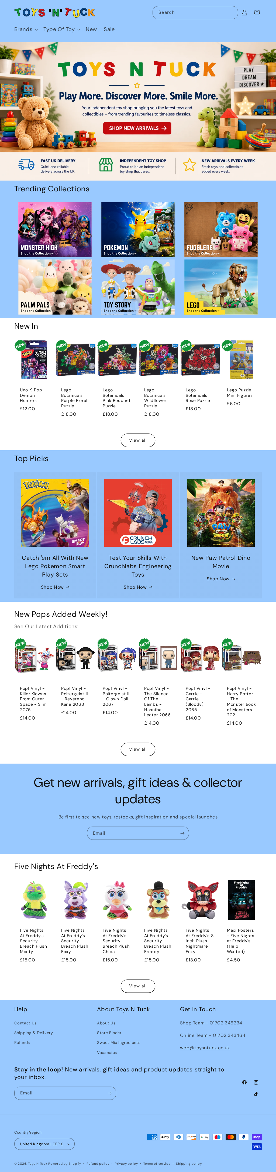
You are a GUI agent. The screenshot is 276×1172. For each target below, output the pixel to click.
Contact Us (25, 1023)
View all (138, 440)
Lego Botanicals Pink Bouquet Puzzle (117, 398)
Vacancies (107, 1052)
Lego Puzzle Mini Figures (240, 393)
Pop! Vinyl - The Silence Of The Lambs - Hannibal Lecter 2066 (157, 702)
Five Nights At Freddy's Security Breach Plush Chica (116, 941)
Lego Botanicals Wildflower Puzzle (155, 398)
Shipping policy (189, 1164)
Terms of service (157, 1164)
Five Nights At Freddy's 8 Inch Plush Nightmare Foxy (200, 941)
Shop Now (52, 587)
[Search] (231, 12)
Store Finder (109, 1033)
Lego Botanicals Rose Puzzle (198, 395)
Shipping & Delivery (33, 1033)
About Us (106, 1023)
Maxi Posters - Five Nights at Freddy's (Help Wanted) (240, 941)
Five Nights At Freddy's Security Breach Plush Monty (33, 941)
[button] (25, 29)
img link (55, 206)
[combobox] (195, 12)
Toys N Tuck (37, 1164)
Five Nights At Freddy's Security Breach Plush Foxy (74, 941)
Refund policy (98, 1164)
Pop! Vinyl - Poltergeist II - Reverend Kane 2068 (74, 696)
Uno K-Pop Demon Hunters (31, 395)
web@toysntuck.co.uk (205, 1048)
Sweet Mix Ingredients (118, 1042)
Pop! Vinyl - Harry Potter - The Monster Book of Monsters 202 (241, 702)
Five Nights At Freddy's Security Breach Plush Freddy (157, 941)
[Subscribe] (182, 833)
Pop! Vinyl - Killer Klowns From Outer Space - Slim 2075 (33, 699)
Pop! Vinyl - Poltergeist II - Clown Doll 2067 (116, 696)
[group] (138, 111)
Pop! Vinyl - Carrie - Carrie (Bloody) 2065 (198, 699)
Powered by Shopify (64, 1164)
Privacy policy (126, 1164)
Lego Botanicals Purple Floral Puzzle (74, 398)
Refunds (22, 1042)
